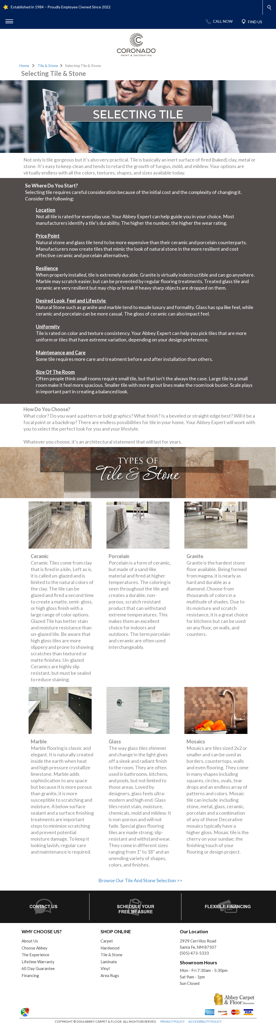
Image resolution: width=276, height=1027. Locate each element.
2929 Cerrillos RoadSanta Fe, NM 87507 (198, 943)
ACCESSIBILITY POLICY (205, 1021)
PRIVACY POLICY (172, 1021)
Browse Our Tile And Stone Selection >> (140, 880)
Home (24, 65)
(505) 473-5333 (194, 953)
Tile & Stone (48, 65)
